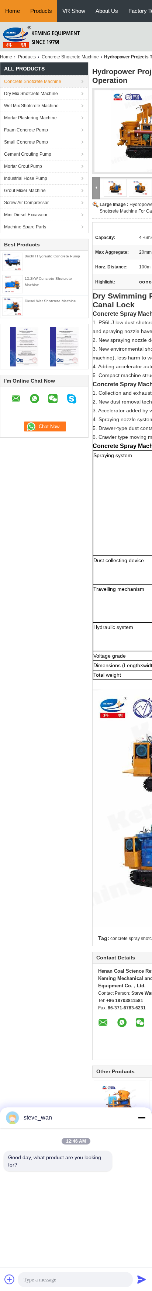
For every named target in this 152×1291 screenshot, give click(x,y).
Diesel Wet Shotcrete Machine (50, 301)
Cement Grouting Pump (27, 154)
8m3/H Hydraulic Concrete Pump (52, 256)
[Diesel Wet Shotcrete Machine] (12, 306)
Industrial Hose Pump (25, 178)
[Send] (142, 1279)
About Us (107, 11)
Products (41, 11)
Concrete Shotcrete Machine (70, 56)
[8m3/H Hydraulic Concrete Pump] (12, 261)
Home (12, 11)
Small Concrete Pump (26, 142)
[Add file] (9, 1279)
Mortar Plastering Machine (30, 117)
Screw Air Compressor (26, 202)
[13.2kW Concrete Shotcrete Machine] (12, 283)
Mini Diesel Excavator (26, 214)
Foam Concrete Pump (26, 130)
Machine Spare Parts (25, 226)
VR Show (73, 11)
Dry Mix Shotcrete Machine (31, 93)
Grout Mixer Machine (25, 190)
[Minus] (141, 1117)
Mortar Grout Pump (23, 166)
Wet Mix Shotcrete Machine (31, 105)
